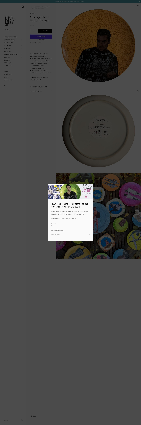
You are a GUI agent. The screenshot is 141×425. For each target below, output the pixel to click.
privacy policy (60, 230)
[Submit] (89, 235)
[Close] (91, 186)
